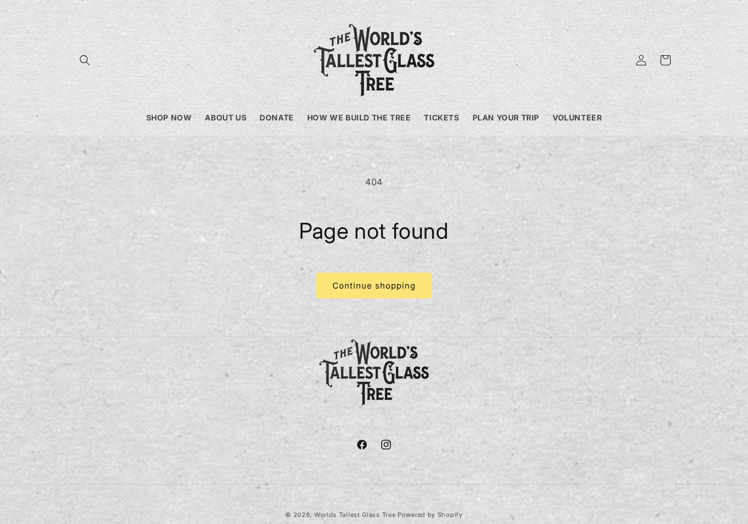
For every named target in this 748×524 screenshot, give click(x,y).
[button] (85, 60)
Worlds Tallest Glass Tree (355, 515)
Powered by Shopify (430, 515)
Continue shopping (374, 285)
